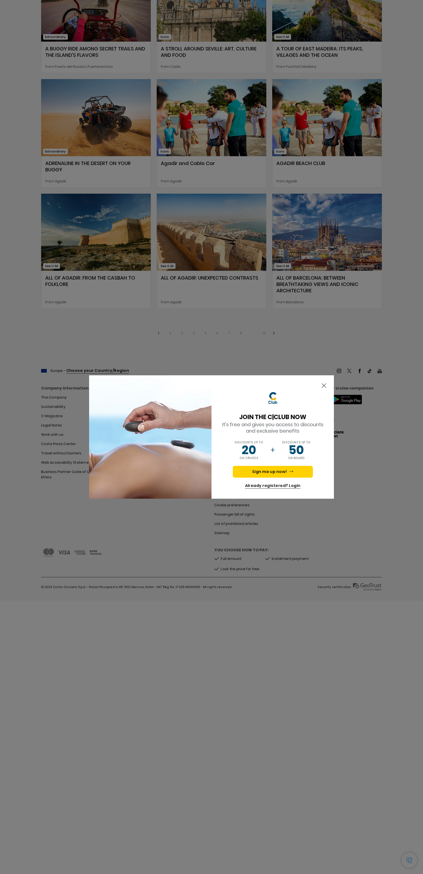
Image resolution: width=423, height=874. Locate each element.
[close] (324, 386)
